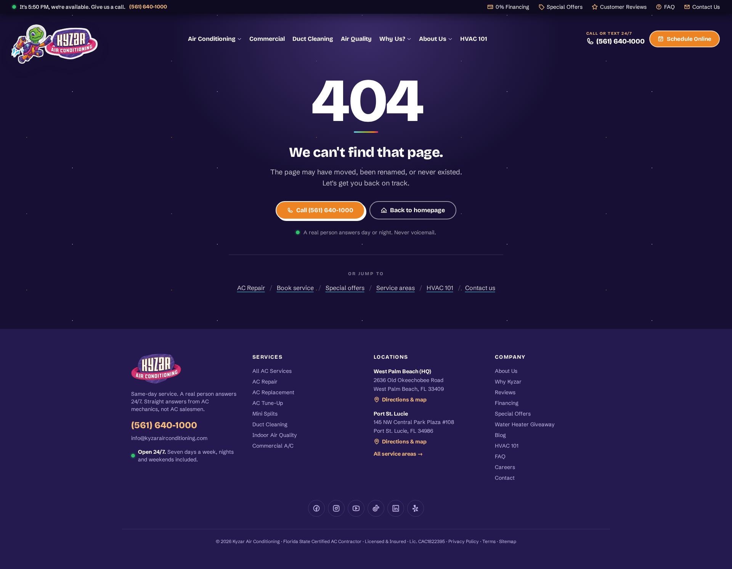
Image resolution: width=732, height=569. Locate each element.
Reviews (505, 392)
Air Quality (356, 38)
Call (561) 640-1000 (324, 210)
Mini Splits (265, 413)
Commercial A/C (273, 445)
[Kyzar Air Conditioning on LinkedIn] (395, 508)
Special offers (345, 288)
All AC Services (272, 371)
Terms (489, 541)
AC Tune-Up (267, 403)
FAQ (669, 6)
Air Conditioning (212, 38)
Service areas (395, 288)
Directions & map (404, 399)
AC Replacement (273, 392)
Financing (506, 403)
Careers (505, 467)
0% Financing (512, 6)
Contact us (480, 288)
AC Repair (251, 288)
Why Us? (392, 38)
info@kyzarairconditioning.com (169, 438)
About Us (432, 38)
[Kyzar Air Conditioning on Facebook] (316, 508)
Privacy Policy (463, 541)
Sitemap (507, 541)
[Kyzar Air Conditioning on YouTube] (356, 508)
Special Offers (565, 6)
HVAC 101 (473, 38)
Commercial (267, 38)
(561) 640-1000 (148, 6)
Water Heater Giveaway (525, 424)
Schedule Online (689, 38)
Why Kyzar (508, 381)
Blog (500, 435)
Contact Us (706, 6)
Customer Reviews (623, 6)
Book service (295, 288)
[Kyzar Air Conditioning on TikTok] (376, 508)
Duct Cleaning (312, 38)
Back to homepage (417, 210)
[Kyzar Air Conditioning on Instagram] (336, 508)
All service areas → (398, 453)
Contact (505, 477)
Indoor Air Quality (274, 435)
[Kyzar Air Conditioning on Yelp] (415, 508)
